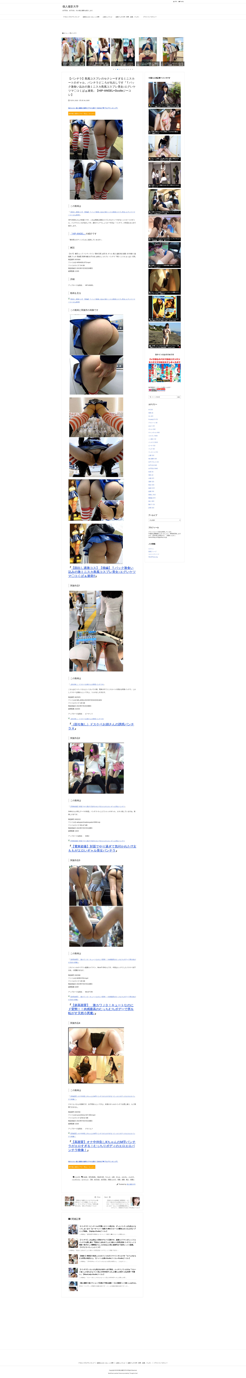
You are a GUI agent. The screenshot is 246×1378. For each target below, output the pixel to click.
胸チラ (151, 504)
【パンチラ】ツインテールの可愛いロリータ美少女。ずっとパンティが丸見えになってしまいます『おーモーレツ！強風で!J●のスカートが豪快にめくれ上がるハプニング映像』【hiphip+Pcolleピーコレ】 (107, 1228)
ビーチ (151, 445)
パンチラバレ (76, 1179)
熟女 (151, 485)
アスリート (152, 422)
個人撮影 (152, 458)
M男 (150, 413)
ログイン (151, 549)
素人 (127, 1179)
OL (150, 416)
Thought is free (133, 1373)
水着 (151, 478)
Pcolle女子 (153, 419)
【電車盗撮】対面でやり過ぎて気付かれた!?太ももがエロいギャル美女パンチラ (97, 806)
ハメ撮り (152, 439)
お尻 (113, 1177)
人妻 (151, 455)
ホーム (66, 33)
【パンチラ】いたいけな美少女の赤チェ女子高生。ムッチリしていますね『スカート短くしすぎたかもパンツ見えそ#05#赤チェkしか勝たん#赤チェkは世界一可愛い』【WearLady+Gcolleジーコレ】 (107, 1271)
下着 (91, 1179)
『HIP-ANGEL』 (78, 233)
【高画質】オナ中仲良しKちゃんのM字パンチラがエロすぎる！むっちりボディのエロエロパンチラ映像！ (102, 1146)
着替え (152, 494)
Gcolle (85, 1177)
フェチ (151, 449)
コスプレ (124, 1177)
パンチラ (73, 33)
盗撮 (123, 1179)
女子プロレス (153, 462)
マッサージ (153, 452)
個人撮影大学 (131, 1184)
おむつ (151, 426)
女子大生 (97, 1179)
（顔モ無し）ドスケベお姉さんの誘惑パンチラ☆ (87, 684)
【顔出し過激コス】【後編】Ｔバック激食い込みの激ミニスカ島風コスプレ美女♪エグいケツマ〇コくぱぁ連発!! (102, 572)
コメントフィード (153, 554)
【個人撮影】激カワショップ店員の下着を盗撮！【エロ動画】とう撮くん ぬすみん (107, 1283)
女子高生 (103, 1179)
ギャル (118, 1177)
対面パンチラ (112, 1179)
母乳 (150, 475)
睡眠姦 (151, 498)
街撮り (132, 1179)
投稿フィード (152, 551)
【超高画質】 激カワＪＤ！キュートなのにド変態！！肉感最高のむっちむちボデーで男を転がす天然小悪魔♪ (101, 1009)
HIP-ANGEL (92, 1177)
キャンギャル (154, 432)
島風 (119, 1179)
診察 (151, 507)
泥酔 (151, 481)
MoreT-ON (100, 1177)
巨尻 (150, 472)
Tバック (107, 1177)
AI (150, 409)
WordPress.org (153, 557)
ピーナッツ (85, 1179)
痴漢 (151, 488)
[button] (64, 50)
